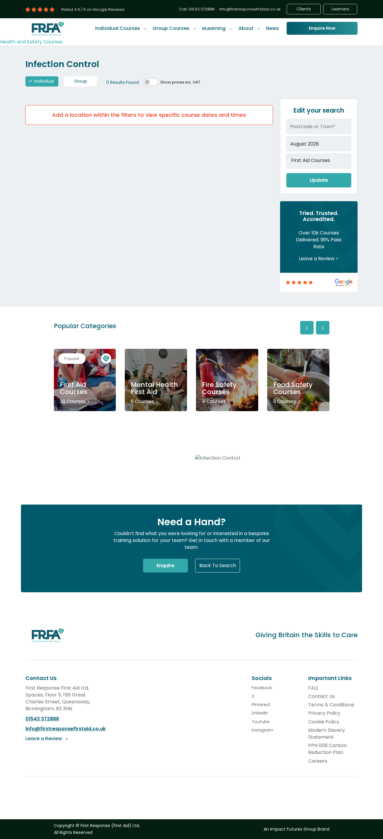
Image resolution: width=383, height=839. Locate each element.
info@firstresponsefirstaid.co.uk (250, 9)
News (272, 28)
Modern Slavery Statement (326, 733)
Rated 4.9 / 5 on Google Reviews (92, 9)
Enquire (165, 565)
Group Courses (172, 28)
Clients (304, 9)
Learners (340, 9)
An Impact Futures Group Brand (296, 829)
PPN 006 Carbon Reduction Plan (327, 749)
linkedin (260, 713)
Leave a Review (317, 258)
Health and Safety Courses (31, 41)
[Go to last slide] (307, 327)
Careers (317, 761)
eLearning (214, 28)
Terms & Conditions (331, 704)
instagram (262, 730)
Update (319, 180)
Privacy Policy (324, 713)
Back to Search (217, 565)
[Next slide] (322, 327)
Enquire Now (322, 28)
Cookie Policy (323, 721)
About (246, 28)
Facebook (262, 688)
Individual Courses (118, 28)
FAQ (313, 687)
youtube (261, 722)
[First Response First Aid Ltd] (48, 28)
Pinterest (261, 705)
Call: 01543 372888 (197, 9)
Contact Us (321, 696)
